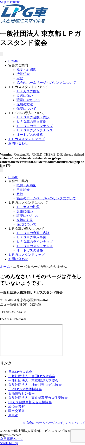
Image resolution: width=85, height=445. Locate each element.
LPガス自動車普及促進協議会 (30, 402)
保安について (26, 108)
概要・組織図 (26, 69)
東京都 (13, 415)
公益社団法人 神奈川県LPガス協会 (35, 385)
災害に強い (25, 95)
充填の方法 (25, 104)
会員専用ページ (11, 439)
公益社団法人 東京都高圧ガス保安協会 (38, 398)
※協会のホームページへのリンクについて (53, 423)
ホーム (5, 266)
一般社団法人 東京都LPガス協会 (33, 380)
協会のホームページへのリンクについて (46, 82)
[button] (9, 443)
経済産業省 (16, 406)
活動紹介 (23, 74)
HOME (13, 61)
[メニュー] (1, 54)
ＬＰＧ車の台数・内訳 (33, 117)
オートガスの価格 (30, 134)
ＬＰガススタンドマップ (26, 139)
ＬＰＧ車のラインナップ (35, 126)
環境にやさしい (28, 100)
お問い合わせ (18, 143)
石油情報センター (21, 393)
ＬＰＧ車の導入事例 (31, 121)
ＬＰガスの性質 (28, 91)
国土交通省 (16, 411)
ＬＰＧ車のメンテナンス (35, 130)
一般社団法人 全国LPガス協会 (31, 376)
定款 (20, 78)
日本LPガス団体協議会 (25, 389)
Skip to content (10, 2)
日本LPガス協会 (20, 372)
